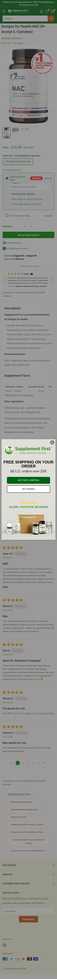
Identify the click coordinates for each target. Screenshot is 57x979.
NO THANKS (28, 489)
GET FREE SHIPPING (28, 480)
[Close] (52, 442)
